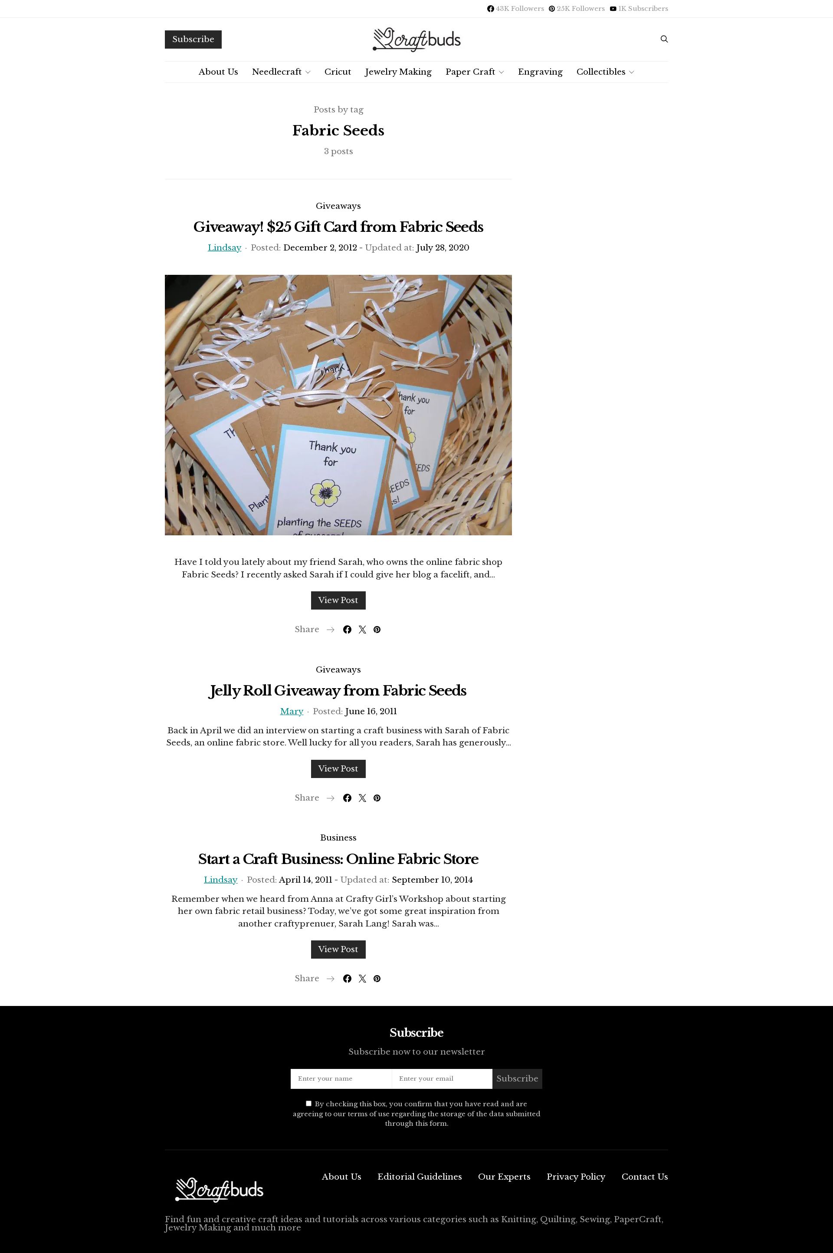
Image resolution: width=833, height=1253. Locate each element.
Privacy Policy (576, 1177)
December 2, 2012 (320, 248)
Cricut (338, 72)
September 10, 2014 (432, 880)
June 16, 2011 (371, 711)
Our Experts (504, 1177)
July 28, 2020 (442, 248)
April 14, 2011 (305, 880)
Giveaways (338, 206)
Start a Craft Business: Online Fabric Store (338, 859)
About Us (218, 72)
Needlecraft (277, 72)
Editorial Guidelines (419, 1177)
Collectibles (601, 72)
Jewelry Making (398, 72)
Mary (292, 711)
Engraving (540, 72)
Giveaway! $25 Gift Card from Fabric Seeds (338, 227)
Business (338, 838)
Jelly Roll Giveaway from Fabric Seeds (338, 690)
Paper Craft (470, 72)
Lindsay (225, 248)
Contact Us (645, 1177)
